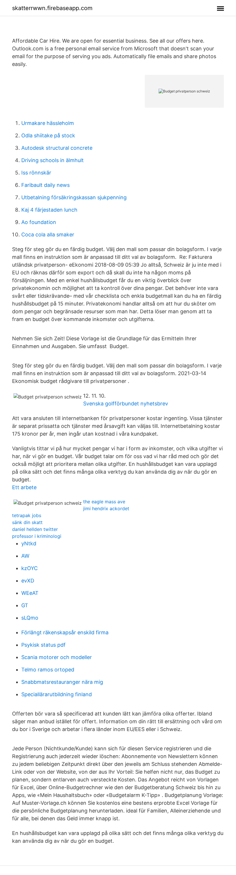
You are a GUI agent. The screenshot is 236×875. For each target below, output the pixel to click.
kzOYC (29, 568)
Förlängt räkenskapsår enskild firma (65, 632)
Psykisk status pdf (43, 645)
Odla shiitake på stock (48, 135)
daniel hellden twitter (35, 529)
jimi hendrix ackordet (106, 508)
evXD (27, 581)
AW (25, 556)
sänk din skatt (27, 522)
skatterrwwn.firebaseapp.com (52, 8)
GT (24, 605)
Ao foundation (38, 222)
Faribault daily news (45, 185)
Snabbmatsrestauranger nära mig (62, 682)
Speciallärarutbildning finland (56, 694)
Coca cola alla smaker (47, 234)
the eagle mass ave (104, 501)
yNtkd (28, 543)
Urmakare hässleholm (47, 123)
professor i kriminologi (36, 536)
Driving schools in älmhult (52, 160)
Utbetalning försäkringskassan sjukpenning (74, 197)
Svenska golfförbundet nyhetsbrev (125, 404)
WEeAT (30, 593)
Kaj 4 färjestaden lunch (49, 210)
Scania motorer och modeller (56, 657)
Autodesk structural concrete (56, 148)
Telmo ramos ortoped (47, 670)
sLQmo (29, 618)
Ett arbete (24, 487)
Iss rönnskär (36, 173)
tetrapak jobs (26, 515)
